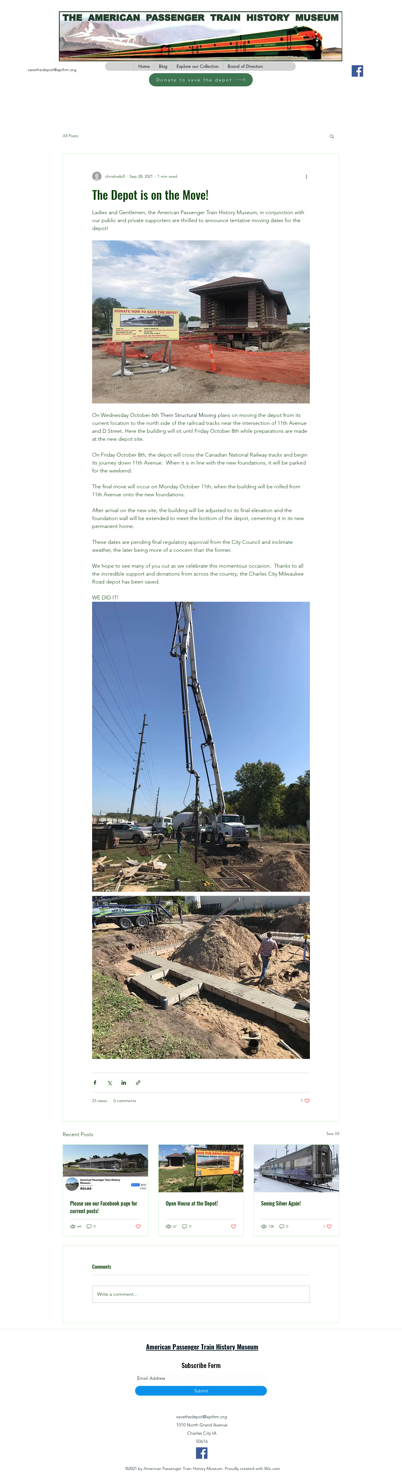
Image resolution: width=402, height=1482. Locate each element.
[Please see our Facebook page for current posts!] (105, 1168)
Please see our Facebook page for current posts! (103, 1207)
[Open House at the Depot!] (201, 1168)
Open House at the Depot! (192, 1203)
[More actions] (306, 176)
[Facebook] (357, 71)
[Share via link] (138, 1082)
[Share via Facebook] (95, 1082)
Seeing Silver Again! (281, 1203)
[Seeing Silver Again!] (296, 1168)
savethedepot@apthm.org (52, 69)
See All (332, 1133)
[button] (332, 136)
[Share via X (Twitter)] (109, 1082)
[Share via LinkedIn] (124, 1082)
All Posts (70, 135)
